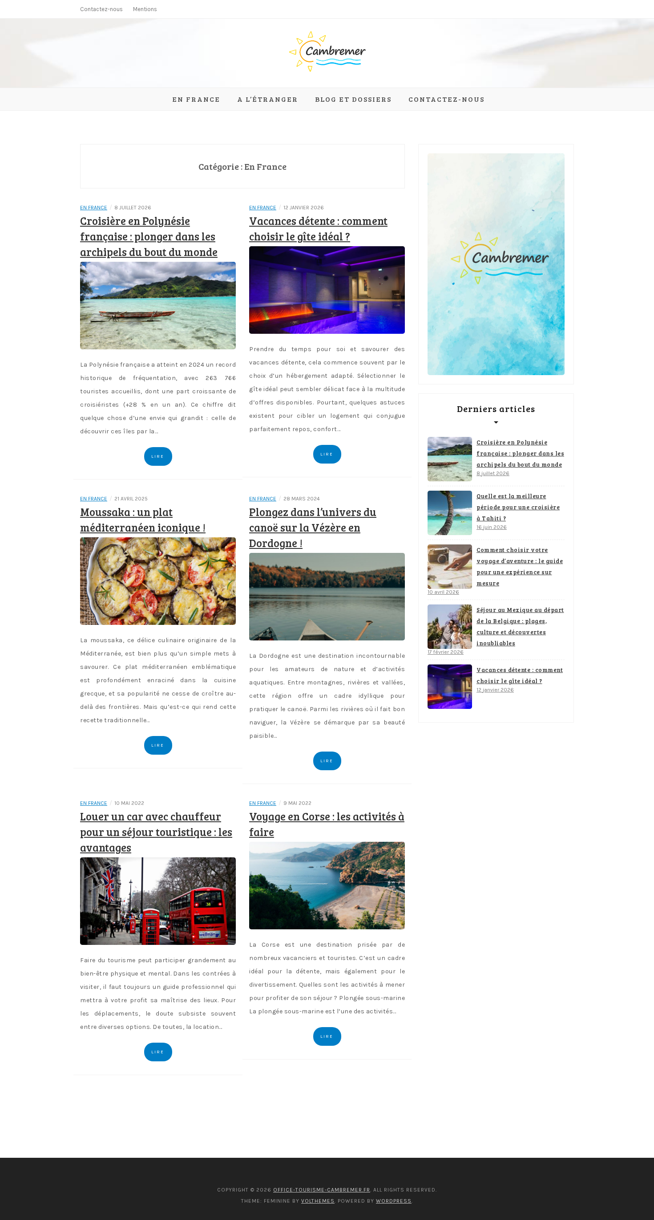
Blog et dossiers (353, 99)
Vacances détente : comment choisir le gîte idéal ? (519, 675)
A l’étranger (267, 99)
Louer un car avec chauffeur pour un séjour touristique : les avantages (156, 832)
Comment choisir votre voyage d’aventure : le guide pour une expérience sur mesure (519, 566)
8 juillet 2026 (492, 473)
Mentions (145, 9)
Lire (157, 456)
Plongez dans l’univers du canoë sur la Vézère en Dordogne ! (312, 527)
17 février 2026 (446, 652)
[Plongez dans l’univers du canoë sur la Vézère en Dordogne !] (327, 596)
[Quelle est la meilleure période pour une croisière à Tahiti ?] (450, 513)
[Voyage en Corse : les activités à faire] (327, 885)
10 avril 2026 (443, 592)
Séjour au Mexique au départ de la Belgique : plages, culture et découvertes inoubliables (520, 626)
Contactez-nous (101, 9)
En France (196, 99)
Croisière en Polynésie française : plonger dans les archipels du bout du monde (149, 236)
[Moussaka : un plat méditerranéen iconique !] (158, 580)
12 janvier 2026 (495, 690)
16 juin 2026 (491, 527)
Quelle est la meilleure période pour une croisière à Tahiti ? (518, 507)
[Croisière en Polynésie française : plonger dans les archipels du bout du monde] (158, 305)
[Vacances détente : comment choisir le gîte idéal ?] (327, 289)
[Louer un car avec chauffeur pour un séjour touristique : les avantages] (158, 900)
